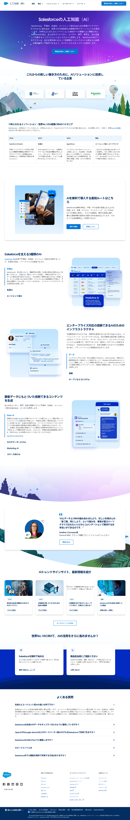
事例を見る (66, 542)
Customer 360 (10, 259)
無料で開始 (73, 227)
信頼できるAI (19, 418)
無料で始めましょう (26, 670)
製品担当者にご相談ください (65, 51)
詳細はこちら (90, 227)
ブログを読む (11, 610)
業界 (27, 405)
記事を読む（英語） (107, 610)
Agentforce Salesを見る (15, 436)
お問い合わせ (75, 670)
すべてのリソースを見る (65, 623)
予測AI (21, 274)
